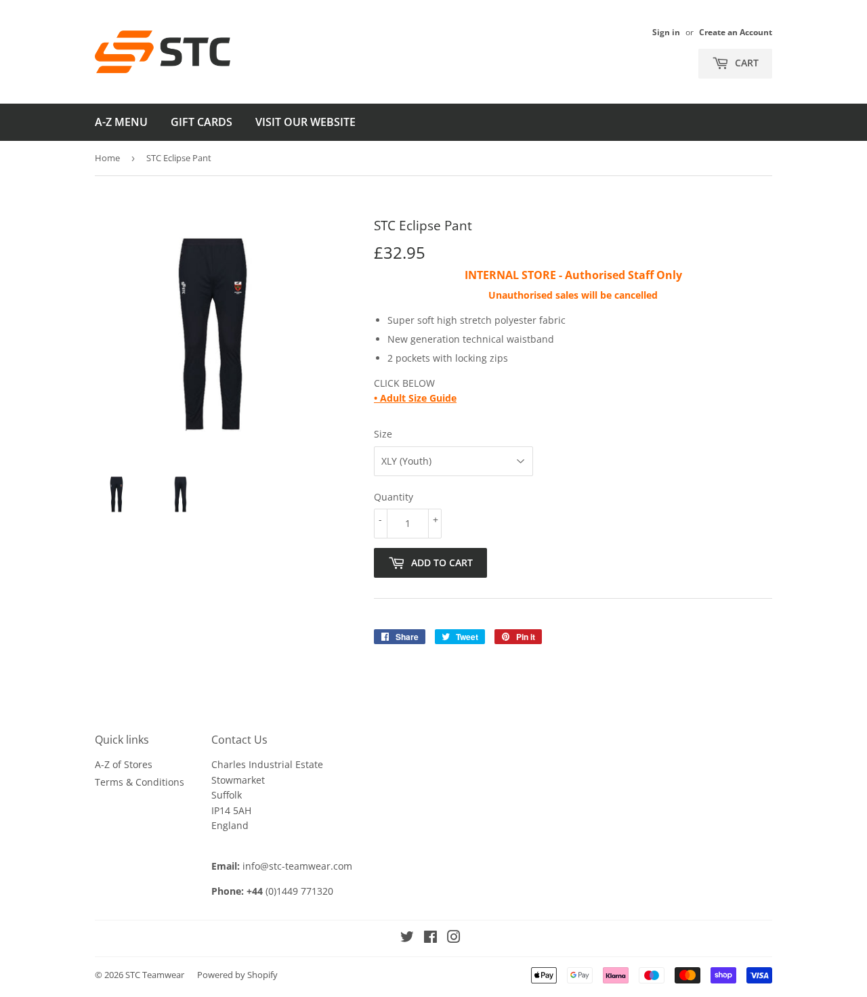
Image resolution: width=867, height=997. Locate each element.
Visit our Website (305, 121)
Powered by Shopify (237, 975)
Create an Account (735, 31)
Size (383, 433)
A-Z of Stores (123, 764)
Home (107, 158)
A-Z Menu (121, 121)
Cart (745, 62)
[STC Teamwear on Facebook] (430, 938)
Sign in (666, 31)
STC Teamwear (154, 975)
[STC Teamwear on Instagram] (454, 938)
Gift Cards (201, 121)
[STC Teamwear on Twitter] (407, 938)
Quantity (393, 496)
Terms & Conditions (139, 782)
